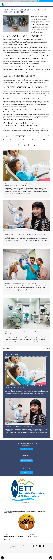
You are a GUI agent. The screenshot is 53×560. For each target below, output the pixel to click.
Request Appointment (26, 460)
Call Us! (46, 1)
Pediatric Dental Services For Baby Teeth (20, 283)
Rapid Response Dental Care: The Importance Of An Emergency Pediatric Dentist (24, 184)
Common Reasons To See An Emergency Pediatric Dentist (26, 234)
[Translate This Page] (50, 557)
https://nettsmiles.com (20, 135)
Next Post (48, 348)
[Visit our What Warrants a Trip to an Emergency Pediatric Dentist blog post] (26, 313)
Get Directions (26, 448)
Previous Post (6, 348)
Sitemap (17, 547)
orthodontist (34, 16)
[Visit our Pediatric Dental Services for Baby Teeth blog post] (26, 264)
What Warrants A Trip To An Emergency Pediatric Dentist (23, 332)
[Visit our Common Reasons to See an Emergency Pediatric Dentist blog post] (26, 215)
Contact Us (26, 472)
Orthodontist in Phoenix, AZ (38, 139)
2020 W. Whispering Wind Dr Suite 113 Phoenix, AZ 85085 (22, 1)
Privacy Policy (12, 547)
